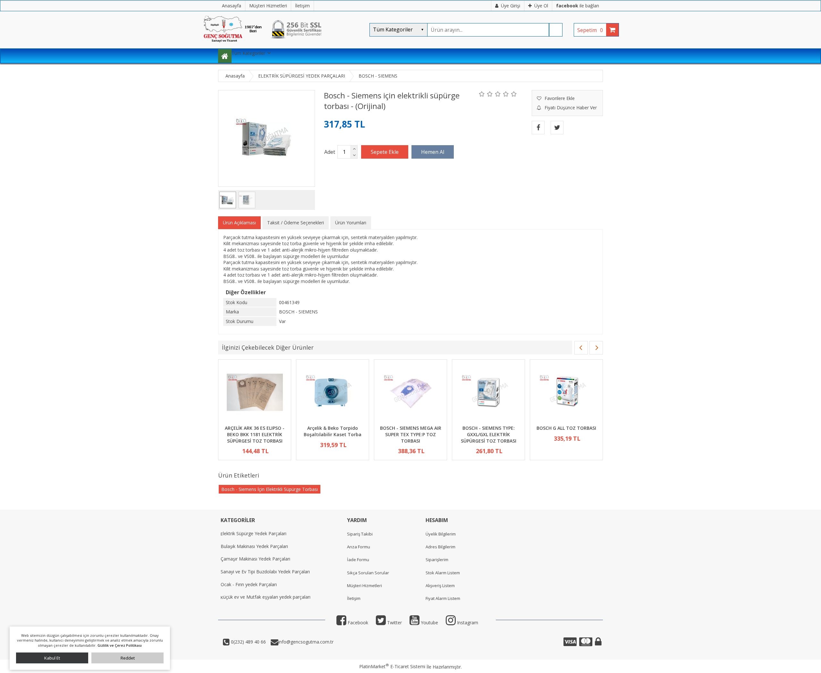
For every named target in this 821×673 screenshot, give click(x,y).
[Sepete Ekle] (384, 151)
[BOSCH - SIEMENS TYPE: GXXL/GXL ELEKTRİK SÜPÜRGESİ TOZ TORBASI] (488, 393)
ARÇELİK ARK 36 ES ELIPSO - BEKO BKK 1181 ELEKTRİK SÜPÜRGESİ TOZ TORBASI (254, 434)
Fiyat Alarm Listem (443, 598)
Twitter (394, 622)
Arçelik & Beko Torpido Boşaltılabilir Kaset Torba (332, 431)
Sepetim (590, 30)
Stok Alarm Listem (443, 573)
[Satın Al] (432, 151)
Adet (329, 151)
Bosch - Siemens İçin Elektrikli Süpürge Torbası (269, 489)
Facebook (357, 622)
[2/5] (486, 94)
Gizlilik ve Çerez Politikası (119, 645)
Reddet (128, 658)
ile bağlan (577, 6)
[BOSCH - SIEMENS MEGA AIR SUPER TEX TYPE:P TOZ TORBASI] (410, 393)
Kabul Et (52, 658)
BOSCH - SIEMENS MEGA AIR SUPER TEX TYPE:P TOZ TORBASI (410, 434)
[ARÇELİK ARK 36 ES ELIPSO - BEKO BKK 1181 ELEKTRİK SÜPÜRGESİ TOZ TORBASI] (254, 393)
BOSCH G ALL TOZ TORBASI (566, 428)
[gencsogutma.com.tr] (282, 45)
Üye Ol (541, 6)
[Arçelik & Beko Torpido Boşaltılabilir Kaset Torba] (332, 393)
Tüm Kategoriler (248, 53)
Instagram (467, 622)
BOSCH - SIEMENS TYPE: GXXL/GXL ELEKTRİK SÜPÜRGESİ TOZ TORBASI (488, 434)
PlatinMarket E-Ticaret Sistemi (392, 666)
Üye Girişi (510, 6)
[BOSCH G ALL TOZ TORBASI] (566, 393)
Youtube (428, 622)
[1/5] (482, 94)
